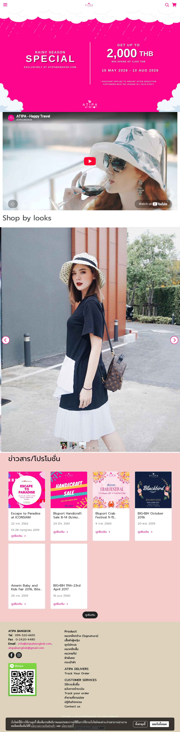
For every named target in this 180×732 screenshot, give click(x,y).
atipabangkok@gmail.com (26, 648)
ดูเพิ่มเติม (17, 536)
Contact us (72, 706)
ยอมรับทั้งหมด (159, 724)
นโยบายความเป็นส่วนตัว (43, 725)
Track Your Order (77, 673)
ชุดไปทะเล (70, 645)
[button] (165, 5)
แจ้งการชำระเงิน (74, 689)
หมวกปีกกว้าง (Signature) (81, 636)
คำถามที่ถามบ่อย (74, 697)
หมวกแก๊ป (70, 653)
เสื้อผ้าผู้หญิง (72, 640)
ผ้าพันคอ (70, 658)
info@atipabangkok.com (35, 644)
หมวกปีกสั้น (71, 649)
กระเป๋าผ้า (70, 662)
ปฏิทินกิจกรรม (73, 702)
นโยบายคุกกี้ (68, 725)
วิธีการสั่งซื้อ (72, 684)
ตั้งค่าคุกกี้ (140, 724)
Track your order (77, 693)
